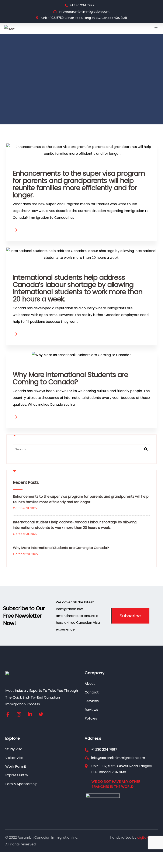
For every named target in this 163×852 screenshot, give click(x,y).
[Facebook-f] (7, 714)
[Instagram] (18, 714)
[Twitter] (40, 714)
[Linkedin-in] (29, 714)
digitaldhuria (147, 837)
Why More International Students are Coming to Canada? (70, 378)
